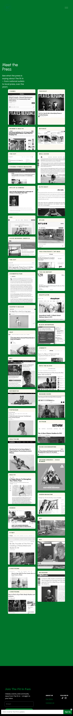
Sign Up (68, 712)
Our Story (49, 699)
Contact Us (50, 703)
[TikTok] (62, 698)
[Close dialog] (71, 709)
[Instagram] (66, 698)
